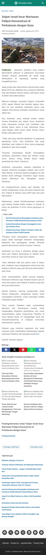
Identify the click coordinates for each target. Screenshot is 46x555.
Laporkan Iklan (26, 543)
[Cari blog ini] (42, 3)
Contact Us (15, 543)
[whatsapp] (31, 350)
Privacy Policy (38, 543)
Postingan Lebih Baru (11, 447)
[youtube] (17, 532)
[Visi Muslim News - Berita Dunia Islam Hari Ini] (23, 3)
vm (37, 334)
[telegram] (40, 350)
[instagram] (23, 532)
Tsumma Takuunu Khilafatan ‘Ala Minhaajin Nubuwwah (22, 465)
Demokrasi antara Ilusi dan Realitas (15, 503)
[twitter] (14, 350)
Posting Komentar (8, 34)
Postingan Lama (36, 447)
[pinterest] (23, 350)
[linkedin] (29, 532)
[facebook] (6, 350)
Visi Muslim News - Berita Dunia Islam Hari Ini (25, 551)
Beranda (5, 543)
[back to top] (41, 549)
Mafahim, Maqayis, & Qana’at (13, 460)
